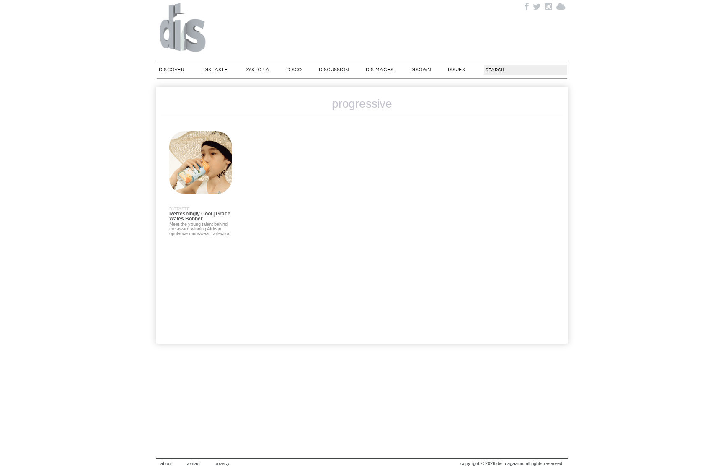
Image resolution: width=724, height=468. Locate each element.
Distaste (215, 69)
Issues (456, 69)
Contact (193, 463)
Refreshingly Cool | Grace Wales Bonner (199, 216)
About (166, 463)
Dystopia (257, 69)
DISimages (379, 69)
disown (420, 69)
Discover (171, 69)
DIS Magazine (183, 27)
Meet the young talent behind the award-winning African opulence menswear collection (199, 229)
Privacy (222, 463)
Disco (294, 69)
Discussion (334, 69)
